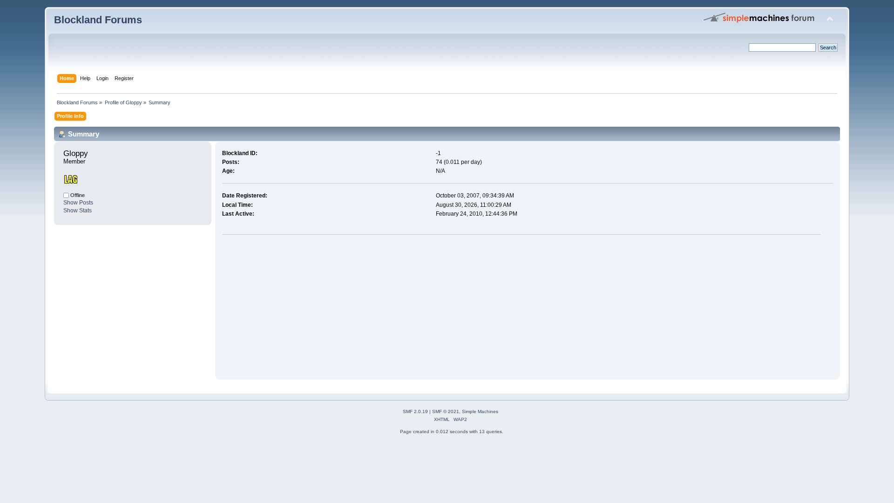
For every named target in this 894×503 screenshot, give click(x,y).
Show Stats (77, 210)
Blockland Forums (98, 20)
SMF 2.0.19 (415, 411)
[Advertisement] (300, 305)
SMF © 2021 (445, 411)
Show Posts (78, 202)
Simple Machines (480, 411)
